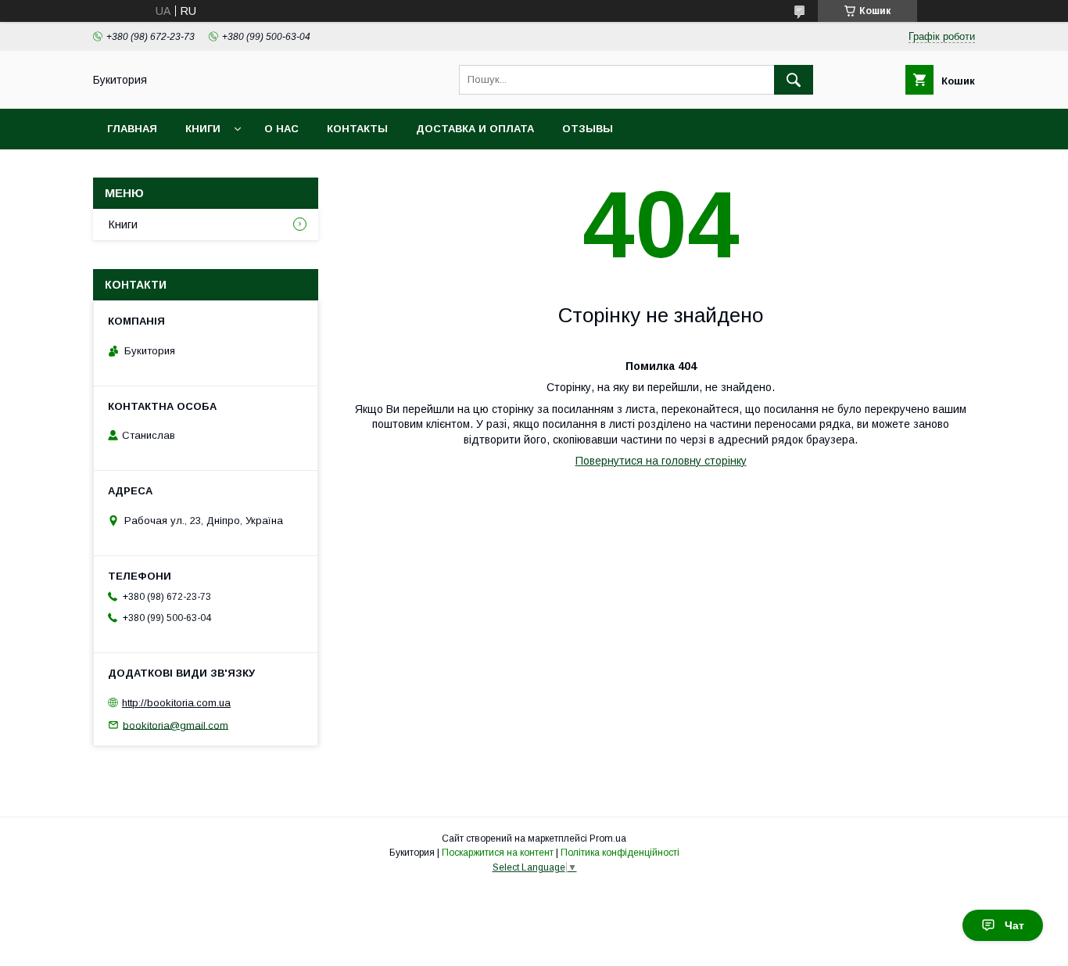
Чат (1014, 925)
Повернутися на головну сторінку (661, 460)
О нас (281, 129)
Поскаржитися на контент (498, 852)
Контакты (357, 129)
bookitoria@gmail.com (175, 725)
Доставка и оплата (475, 129)
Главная (132, 129)
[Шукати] (793, 80)
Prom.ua (608, 838)
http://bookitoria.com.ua (176, 703)
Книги (202, 129)
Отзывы (587, 129)
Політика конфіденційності (620, 852)
